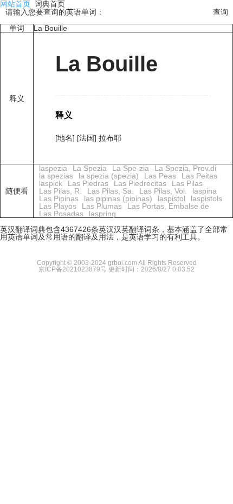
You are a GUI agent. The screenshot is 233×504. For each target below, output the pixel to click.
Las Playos (57, 206)
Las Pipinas (59, 198)
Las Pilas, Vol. (163, 191)
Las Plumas (102, 206)
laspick (50, 183)
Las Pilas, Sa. (110, 191)
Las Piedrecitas (140, 183)
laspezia (53, 168)
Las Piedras (88, 183)
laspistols (206, 198)
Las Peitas (199, 175)
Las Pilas (187, 183)
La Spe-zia (130, 168)
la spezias (56, 175)
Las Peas (160, 175)
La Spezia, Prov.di (185, 168)
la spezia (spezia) (109, 175)
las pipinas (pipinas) (118, 198)
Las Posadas (61, 213)
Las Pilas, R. (60, 191)
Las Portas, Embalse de (168, 206)
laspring (102, 213)
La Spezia (90, 168)
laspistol (171, 198)
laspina (204, 191)
